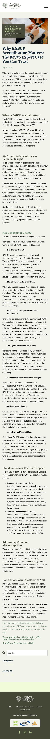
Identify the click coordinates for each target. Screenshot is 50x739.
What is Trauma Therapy (24, 707)
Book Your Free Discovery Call (17, 643)
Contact (39, 707)
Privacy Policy (25, 710)
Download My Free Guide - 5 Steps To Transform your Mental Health (21, 638)
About (10, 707)
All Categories (7, 664)
